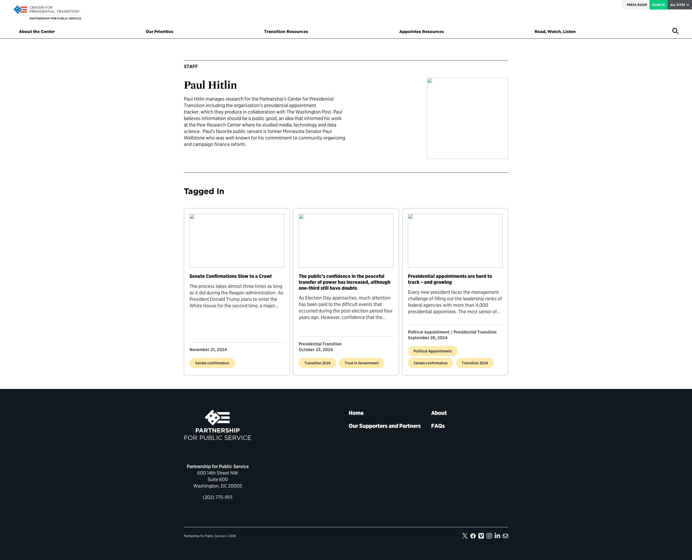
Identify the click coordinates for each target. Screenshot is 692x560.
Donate (658, 5)
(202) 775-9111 (217, 497)
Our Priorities (159, 31)
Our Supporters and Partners (385, 425)
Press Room (637, 5)
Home (356, 412)
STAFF (191, 66)
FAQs (438, 425)
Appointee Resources (421, 31)
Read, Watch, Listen (555, 31)
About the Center (37, 31)
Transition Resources (286, 31)
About (439, 412)
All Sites (677, 5)
